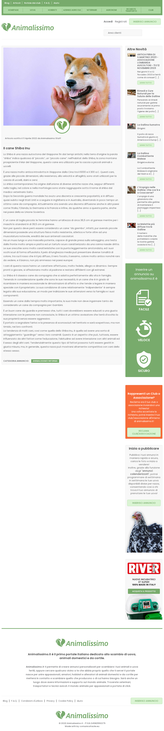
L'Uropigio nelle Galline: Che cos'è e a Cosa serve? (148, 190)
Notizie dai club (32, 2)
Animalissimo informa (45, 361)
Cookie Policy (65, 700)
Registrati (121, 21)
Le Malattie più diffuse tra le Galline (146, 226)
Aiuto (56, 2)
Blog (6, 2)
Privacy (51, 700)
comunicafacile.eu (89, 726)
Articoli (16, 2)
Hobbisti (52, 10)
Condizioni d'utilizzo (32, 700)
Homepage (13, 10)
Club (150, 10)
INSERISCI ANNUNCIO (145, 21)
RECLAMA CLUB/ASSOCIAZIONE (144, 432)
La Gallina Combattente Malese (145, 156)
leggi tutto (146, 82)
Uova (32, 10)
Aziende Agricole (72, 10)
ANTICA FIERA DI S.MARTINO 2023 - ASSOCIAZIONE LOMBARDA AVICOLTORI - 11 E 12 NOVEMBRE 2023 (148, 61)
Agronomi (111, 10)
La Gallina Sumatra (148, 124)
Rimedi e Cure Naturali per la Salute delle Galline (148, 93)
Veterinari (92, 10)
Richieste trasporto (131, 10)
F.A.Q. (47, 2)
